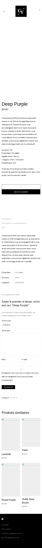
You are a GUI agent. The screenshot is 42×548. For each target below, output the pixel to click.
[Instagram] (5, 543)
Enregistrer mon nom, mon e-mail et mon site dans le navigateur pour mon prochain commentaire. (20, 376)
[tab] (21, 219)
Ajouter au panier (21, 192)
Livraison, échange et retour (12, 533)
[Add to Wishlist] (4, 198)
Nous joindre (6, 529)
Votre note (7, 321)
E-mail (25, 359)
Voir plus (4, 458)
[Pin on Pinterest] (14, 198)
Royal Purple (9, 499)
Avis (3, 227)
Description (6, 219)
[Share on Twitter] (11, 198)
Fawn (25, 450)
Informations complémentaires (14, 223)
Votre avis (6, 330)
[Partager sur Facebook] (8, 198)
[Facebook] (2, 543)
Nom (4, 359)
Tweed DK (13, 398)
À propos (5, 525)
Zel (18, 538)
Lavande (6, 454)
